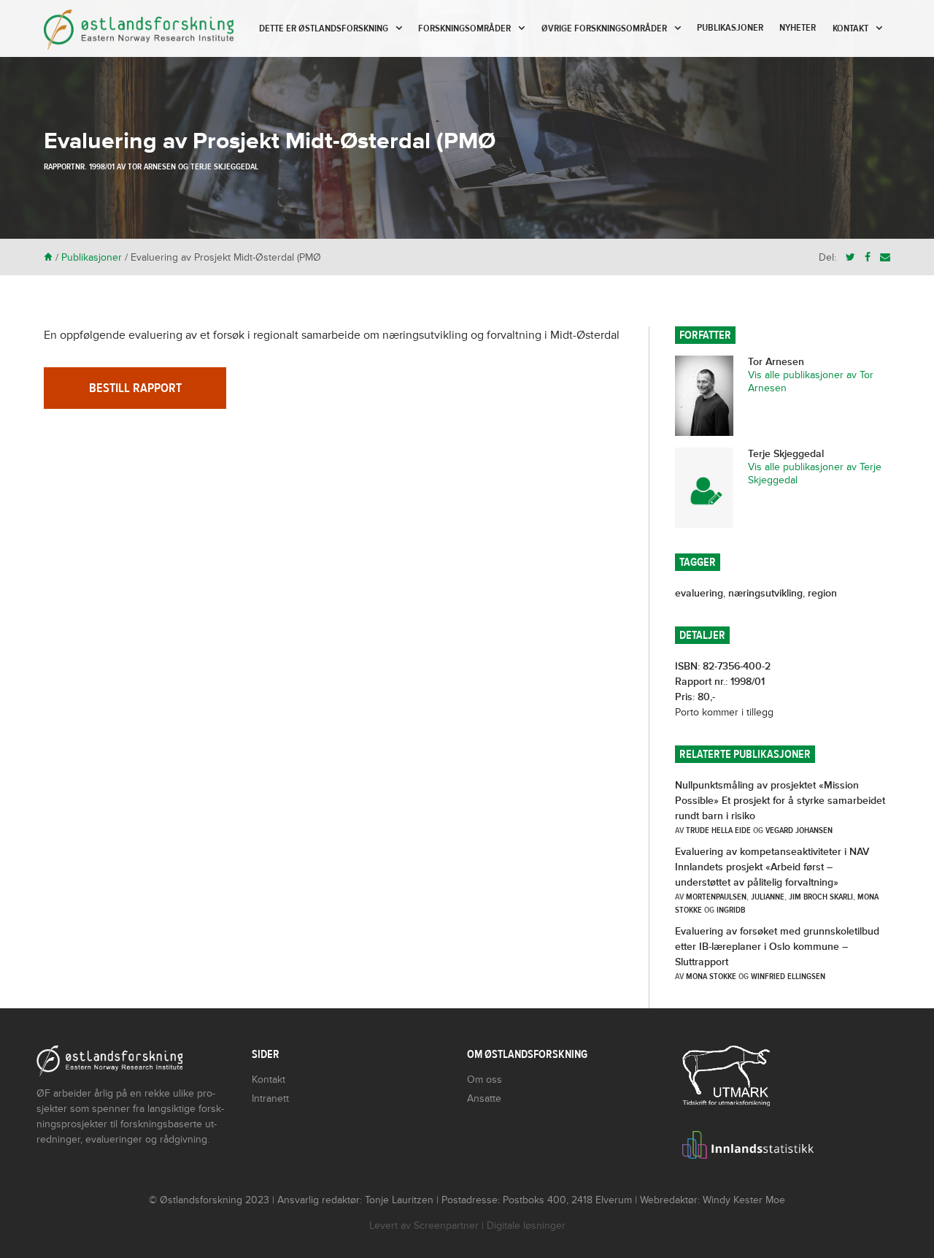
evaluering (699, 593)
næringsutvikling (765, 593)
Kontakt (850, 28)
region (822, 593)
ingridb (731, 910)
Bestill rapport (135, 388)
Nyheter (797, 27)
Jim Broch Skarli (821, 896)
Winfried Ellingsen (788, 976)
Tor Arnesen (152, 166)
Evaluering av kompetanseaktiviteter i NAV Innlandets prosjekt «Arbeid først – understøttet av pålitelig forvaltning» (772, 867)
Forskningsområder (464, 28)
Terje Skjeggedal (224, 166)
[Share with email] (885, 257)
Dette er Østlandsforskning (323, 28)
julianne (767, 896)
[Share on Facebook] (868, 257)
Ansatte (484, 1098)
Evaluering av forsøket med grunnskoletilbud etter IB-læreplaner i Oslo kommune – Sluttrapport (777, 946)
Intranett (270, 1098)
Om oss (484, 1079)
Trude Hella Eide (718, 830)
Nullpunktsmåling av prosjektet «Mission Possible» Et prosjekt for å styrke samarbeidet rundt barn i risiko (780, 800)
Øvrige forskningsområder (604, 28)
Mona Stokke (711, 976)
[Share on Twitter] (850, 257)
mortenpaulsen (716, 896)
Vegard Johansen (799, 830)
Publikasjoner (730, 27)
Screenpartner (446, 1225)
